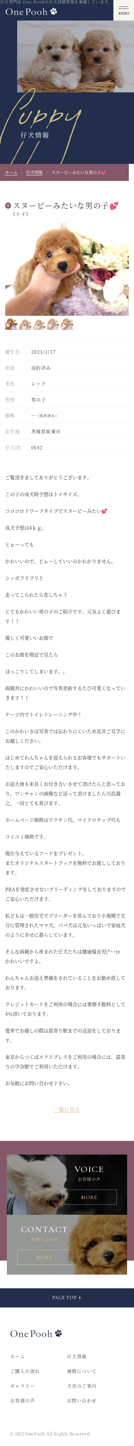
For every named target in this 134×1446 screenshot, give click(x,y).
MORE (89, 1197)
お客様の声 (22, 1400)
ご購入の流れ (25, 1371)
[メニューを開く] (123, 10)
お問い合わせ (82, 1400)
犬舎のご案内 (82, 1385)
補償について (82, 1371)
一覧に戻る (67, 1109)
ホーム (11, 172)
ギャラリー (22, 1385)
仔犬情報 (34, 172)
